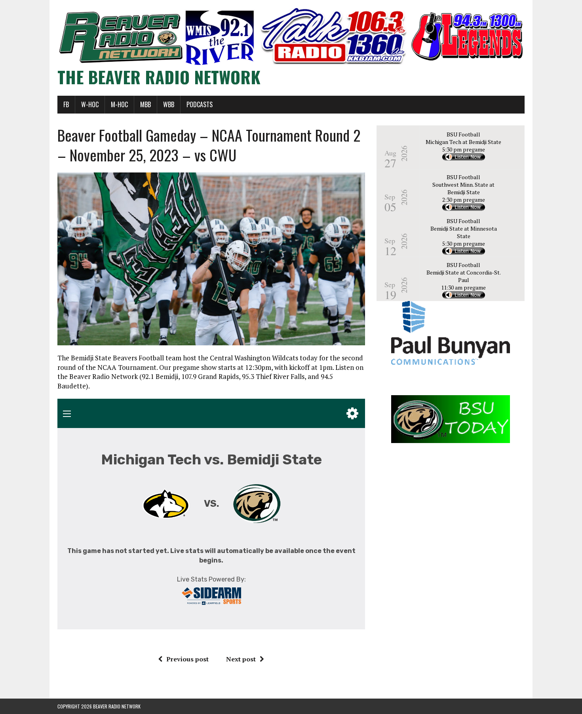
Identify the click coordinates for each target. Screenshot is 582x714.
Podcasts (199, 104)
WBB (168, 104)
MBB (145, 104)
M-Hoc (119, 104)
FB (66, 104)
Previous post (187, 659)
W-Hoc (90, 104)
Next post (241, 659)
